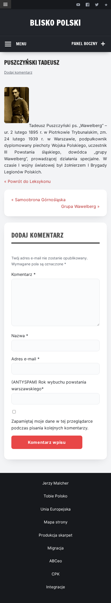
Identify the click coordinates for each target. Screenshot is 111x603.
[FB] (87, 4)
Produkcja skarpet (56, 535)
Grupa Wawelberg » (80, 206)
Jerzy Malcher (55, 483)
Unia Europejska (56, 509)
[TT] (96, 4)
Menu (21, 44)
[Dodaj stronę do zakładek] (106, 4)
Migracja (55, 548)
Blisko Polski (55, 22)
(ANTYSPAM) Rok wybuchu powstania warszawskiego (48, 385)
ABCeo (55, 560)
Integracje (55, 586)
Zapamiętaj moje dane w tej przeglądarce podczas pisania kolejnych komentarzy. (52, 424)
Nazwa (19, 335)
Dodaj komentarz (18, 72)
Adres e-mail (25, 358)
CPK (56, 574)
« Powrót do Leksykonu (27, 181)
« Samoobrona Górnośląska (38, 199)
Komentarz (23, 274)
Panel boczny (84, 43)
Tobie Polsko (55, 496)
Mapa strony (55, 522)
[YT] (78, 4)
